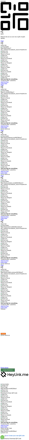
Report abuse (4, 367)
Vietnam (3, 333)
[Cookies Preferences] (2, 437)
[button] (14, 355)
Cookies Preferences (8, 370)
